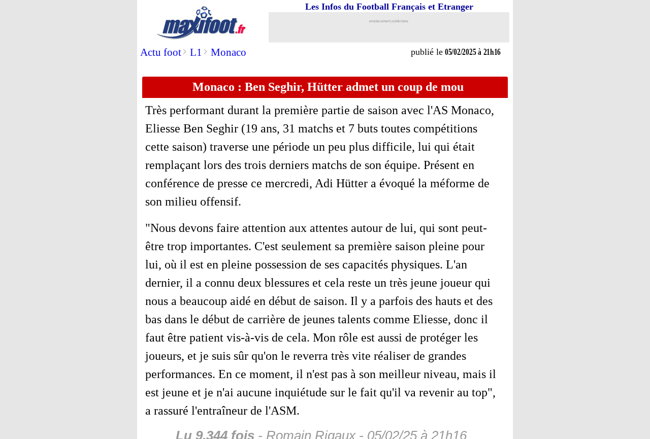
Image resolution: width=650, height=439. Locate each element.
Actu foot (160, 52)
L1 (196, 52)
